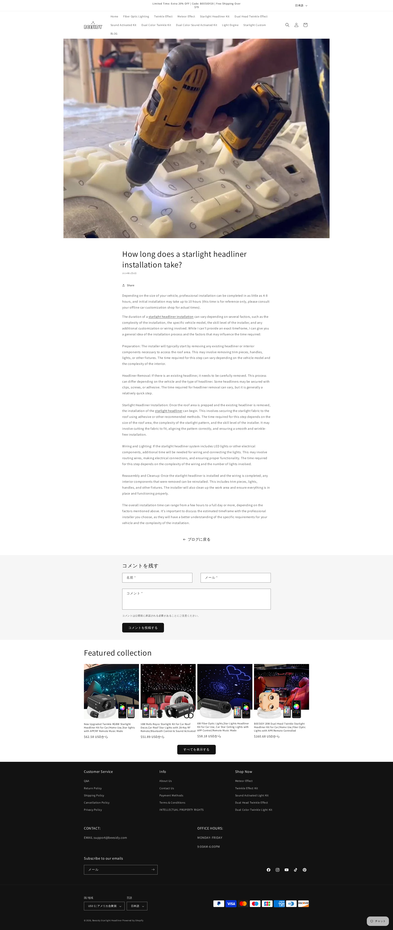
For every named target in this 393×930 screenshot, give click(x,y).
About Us (165, 781)
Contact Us (166, 788)
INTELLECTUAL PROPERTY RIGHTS (181, 810)
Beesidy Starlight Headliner (107, 920)
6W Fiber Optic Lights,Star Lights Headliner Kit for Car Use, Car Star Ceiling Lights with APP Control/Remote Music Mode (223, 727)
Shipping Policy (94, 795)
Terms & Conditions (172, 802)
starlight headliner (168, 411)
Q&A (86, 781)
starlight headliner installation (171, 317)
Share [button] (130, 285)
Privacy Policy (93, 810)
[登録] (152, 869)
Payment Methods (171, 795)
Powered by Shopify (132, 920)
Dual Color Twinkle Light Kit (253, 810)
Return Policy (93, 788)
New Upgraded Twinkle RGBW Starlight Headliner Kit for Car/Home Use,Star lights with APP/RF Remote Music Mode (109, 728)
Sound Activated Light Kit (252, 795)
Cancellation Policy (96, 802)
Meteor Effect (244, 781)
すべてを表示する (196, 749)
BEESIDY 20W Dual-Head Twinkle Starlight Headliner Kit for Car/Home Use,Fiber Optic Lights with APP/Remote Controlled (280, 727)
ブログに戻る (199, 539)
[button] (287, 24)
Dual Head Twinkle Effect (251, 802)
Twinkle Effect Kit (246, 788)
